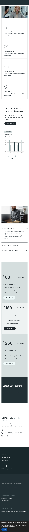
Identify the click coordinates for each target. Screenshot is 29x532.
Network (3, 455)
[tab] (8, 132)
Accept (4, 529)
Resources (4, 452)
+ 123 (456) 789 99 (8, 466)
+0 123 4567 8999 (17, 433)
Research (7, 136)
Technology (8, 131)
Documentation (5, 457)
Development (8, 134)
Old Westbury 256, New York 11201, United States (13, 511)
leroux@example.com (9, 469)
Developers (4, 460)
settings (13, 526)
